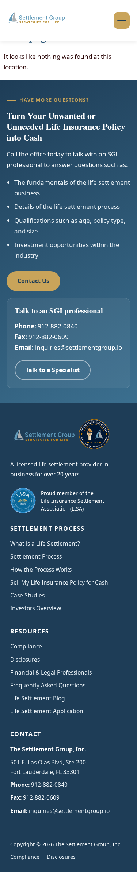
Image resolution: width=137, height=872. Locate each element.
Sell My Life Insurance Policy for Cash (59, 582)
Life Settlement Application (46, 711)
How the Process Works (41, 570)
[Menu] (122, 20)
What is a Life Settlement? (45, 543)
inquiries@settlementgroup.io (78, 347)
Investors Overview (35, 608)
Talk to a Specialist (53, 370)
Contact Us (33, 281)
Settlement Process (36, 556)
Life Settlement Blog (37, 698)
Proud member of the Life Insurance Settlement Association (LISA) (72, 501)
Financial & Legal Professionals (51, 672)
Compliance (26, 646)
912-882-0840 (58, 326)
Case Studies (27, 595)
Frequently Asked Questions (47, 685)
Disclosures (25, 659)
